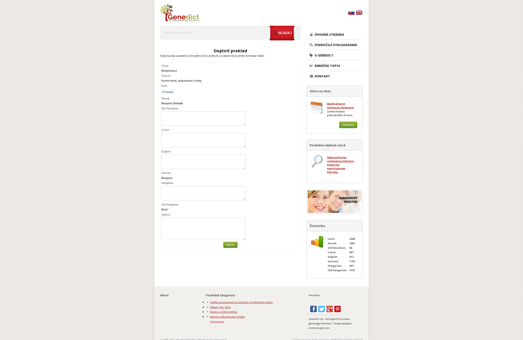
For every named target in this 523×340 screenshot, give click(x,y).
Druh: (164, 85)
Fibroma (332, 172)
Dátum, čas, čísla (220, 307)
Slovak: (165, 98)
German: (166, 172)
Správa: (166, 214)
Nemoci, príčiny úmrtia (223, 312)
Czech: (165, 129)
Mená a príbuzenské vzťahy (227, 317)
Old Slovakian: (170, 108)
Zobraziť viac (217, 321)
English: (166, 151)
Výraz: (165, 65)
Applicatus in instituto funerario (340, 106)
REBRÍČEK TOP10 (327, 66)
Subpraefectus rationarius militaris (340, 159)
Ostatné (348, 125)
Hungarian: (167, 182)
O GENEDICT (324, 55)
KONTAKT (322, 76)
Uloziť (230, 245)
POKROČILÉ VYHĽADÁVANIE (336, 45)
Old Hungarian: (170, 204)
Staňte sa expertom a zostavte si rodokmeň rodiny (241, 302)
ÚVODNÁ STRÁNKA (329, 34)
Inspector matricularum (336, 166)
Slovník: (166, 75)
